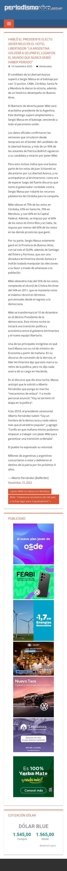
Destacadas (45, 66)
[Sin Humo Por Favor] (33, 659)
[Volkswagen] (33, 697)
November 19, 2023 (20, 482)
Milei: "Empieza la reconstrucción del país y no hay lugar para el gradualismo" (33, 499)
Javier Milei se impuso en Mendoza (30, 492)
